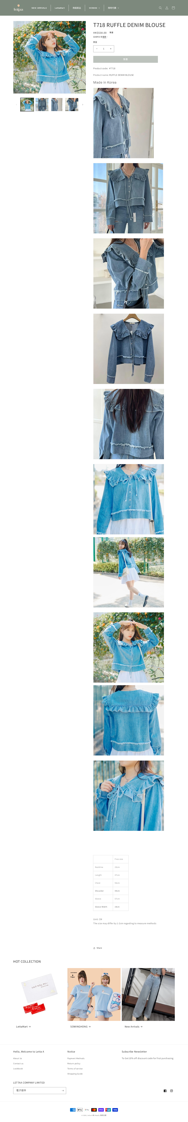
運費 (104, 37)
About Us (17, 1058)
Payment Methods (75, 1058)
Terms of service (75, 1068)
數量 (95, 42)
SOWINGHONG (79, 1026)
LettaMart (22, 1026)
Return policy (73, 1063)
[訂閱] (62, 1090)
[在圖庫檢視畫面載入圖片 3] (57, 104)
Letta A (89, 1115)
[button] (160, 8)
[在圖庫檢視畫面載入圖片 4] (71, 104)
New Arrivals (132, 1026)
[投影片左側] (16, 104)
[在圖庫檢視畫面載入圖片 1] (27, 104)
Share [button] (99, 948)
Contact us (18, 1063)
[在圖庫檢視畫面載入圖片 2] (42, 104)
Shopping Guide (75, 1073)
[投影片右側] (82, 104)
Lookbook (18, 1068)
